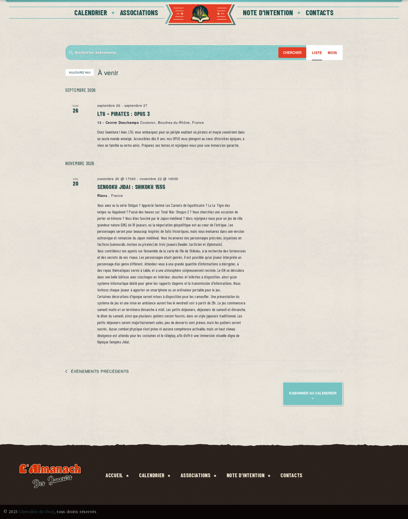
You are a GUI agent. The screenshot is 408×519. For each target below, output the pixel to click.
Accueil (114, 475)
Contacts (320, 12)
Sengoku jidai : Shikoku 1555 (131, 186)
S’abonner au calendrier (312, 393)
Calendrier (90, 12)
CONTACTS (291, 475)
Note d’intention (268, 12)
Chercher (292, 52)
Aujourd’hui (79, 72)
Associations (139, 12)
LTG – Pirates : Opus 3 (123, 113)
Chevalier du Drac (36, 512)
